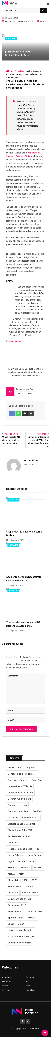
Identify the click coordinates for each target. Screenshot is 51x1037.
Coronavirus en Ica (17, 805)
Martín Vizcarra (26, 861)
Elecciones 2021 (30, 817)
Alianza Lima (14, 767)
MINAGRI (12, 867)
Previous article (10, 434)
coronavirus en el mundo (20, 792)
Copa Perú (37, 780)
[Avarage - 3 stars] (11, 657)
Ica (27, 981)
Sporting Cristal (16, 917)
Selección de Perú (17, 905)
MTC (21, 874)
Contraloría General (17, 780)
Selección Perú (15, 911)
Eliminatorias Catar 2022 (20, 830)
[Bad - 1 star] (6, 657)
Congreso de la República (21, 774)
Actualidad (19, 71)
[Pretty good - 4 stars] (14, 657)
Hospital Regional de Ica (20, 849)
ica (37, 849)
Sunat (11, 924)
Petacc (29, 886)
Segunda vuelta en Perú (19, 899)
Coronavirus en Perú (18, 811)
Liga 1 (11, 861)
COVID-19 (19, 394)
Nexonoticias (31, 460)
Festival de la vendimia (19, 836)
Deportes (30, 977)
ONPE (34, 880)
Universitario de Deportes (20, 930)
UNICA (21, 924)
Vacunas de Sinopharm (19, 942)
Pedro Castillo (15, 886)
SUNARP (32, 917)
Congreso (30, 767)
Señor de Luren (35, 911)
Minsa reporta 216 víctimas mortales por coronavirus (11, 440)
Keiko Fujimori (35, 855)
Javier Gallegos (16, 855)
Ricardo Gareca (30, 892)
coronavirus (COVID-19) (20, 786)
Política (5, 990)
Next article (42, 434)
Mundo (5, 986)
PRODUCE (13, 892)
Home (10, 71)
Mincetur (30, 394)
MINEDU (38, 867)
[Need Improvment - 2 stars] (9, 657)
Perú (28, 986)
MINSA (11, 874)
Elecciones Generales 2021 (21, 824)
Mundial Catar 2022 (17, 880)
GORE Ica (12, 842)
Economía (6, 981)
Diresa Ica (13, 817)
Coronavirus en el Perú (24, 389)
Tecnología (30, 990)
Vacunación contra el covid (21, 936)
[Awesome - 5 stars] (17, 657)
